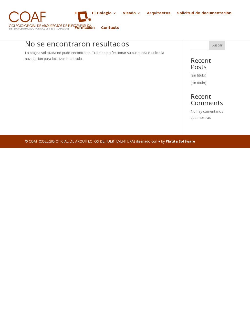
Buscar (216, 45)
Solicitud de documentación (204, 13)
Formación (85, 28)
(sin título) (198, 75)
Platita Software (180, 141)
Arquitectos (158, 13)
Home (80, 13)
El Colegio (102, 13)
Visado (129, 13)
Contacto (110, 28)
